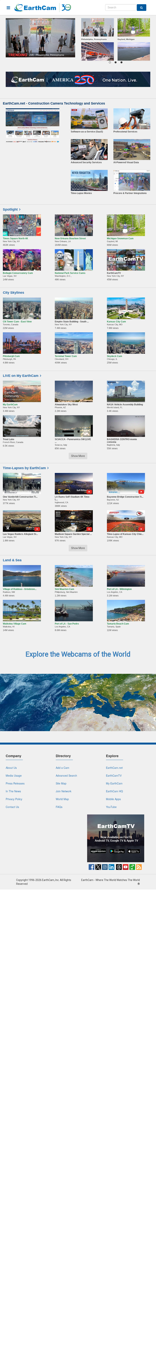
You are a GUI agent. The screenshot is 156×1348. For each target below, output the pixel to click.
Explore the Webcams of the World (78, 654)
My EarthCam (114, 783)
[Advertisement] (40, 838)
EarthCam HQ (114, 791)
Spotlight (10, 209)
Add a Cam (62, 768)
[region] (115, 40)
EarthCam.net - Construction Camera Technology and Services (54, 103)
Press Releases (15, 783)
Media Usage (14, 775)
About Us (11, 768)
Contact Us (12, 807)
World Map (62, 799)
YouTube (111, 807)
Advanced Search (66, 775)
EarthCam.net (114, 768)
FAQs (59, 807)
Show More (78, 455)
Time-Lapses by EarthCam (24, 468)
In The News (13, 791)
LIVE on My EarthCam (20, 376)
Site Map (61, 783)
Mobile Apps (113, 799)
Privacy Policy (14, 799)
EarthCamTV (114, 775)
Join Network (63, 791)
